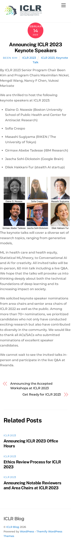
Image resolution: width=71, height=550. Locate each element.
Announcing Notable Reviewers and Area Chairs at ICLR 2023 (32, 485)
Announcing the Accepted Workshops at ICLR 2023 (31, 386)
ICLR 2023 (29, 58)
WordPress (27, 531)
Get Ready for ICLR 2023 (41, 394)
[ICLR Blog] (23, 15)
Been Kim (10, 57)
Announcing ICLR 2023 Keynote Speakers (35, 48)
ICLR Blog (12, 526)
